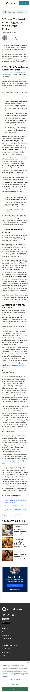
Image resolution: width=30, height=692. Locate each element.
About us (5, 632)
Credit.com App (7, 638)
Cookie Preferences (15, 679)
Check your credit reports (19, 478)
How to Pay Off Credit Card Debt (15, 506)
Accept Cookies (15, 689)
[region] (15, 676)
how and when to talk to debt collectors (15, 459)
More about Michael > (15, 40)
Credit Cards (6, 652)
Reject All (15, 684)
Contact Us (5, 635)
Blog (3, 655)
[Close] (28, 663)
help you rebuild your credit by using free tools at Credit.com (14, 486)
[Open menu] (3, 3)
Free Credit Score (7, 649)
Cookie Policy (5, 676)
